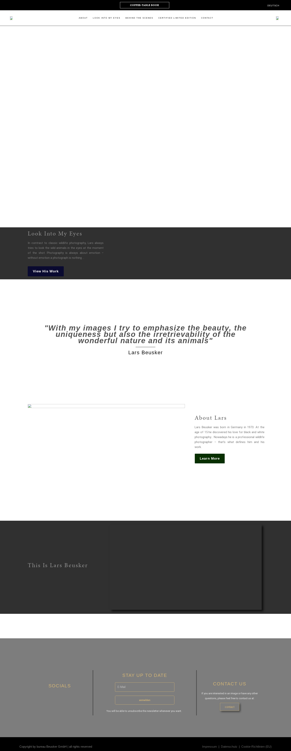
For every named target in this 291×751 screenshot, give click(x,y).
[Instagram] (11, 5)
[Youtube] (19, 5)
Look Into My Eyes (106, 18)
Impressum (209, 746)
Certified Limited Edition (177, 18)
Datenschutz (229, 746)
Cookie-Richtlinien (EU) (256, 746)
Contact (207, 18)
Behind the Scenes (139, 18)
